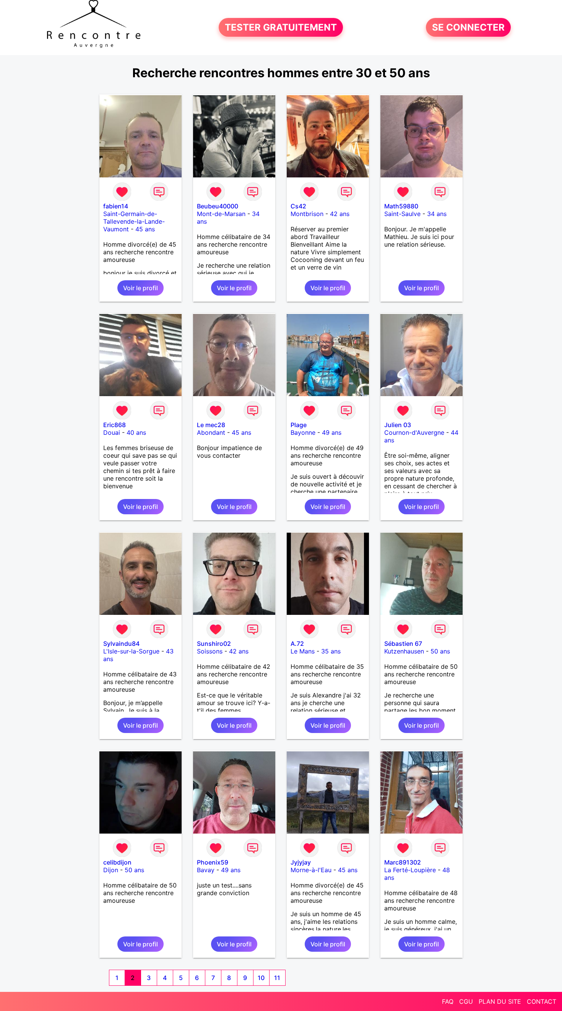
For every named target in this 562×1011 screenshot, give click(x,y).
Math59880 (401, 206)
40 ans (136, 432)
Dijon (110, 870)
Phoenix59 (212, 862)
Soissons (210, 651)
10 (261, 978)
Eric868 (114, 425)
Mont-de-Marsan (221, 214)
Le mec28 (211, 425)
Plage (299, 425)
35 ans (331, 651)
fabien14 (115, 206)
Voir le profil (140, 288)
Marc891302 (402, 862)
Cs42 (298, 206)
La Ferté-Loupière (410, 870)
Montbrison (307, 214)
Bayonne (303, 432)
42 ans (339, 214)
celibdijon (117, 862)
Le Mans (303, 651)
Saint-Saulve (402, 214)
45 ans (145, 229)
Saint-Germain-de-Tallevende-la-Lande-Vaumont (134, 221)
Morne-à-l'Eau (311, 870)
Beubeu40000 (217, 206)
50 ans (440, 651)
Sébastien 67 (403, 643)
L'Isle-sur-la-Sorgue (131, 651)
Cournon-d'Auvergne (414, 432)
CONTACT (541, 1001)
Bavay (205, 870)
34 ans (437, 214)
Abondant (211, 432)
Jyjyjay (301, 862)
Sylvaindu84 (121, 643)
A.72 (297, 643)
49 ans (331, 432)
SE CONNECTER (468, 27)
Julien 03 (397, 425)
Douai (111, 432)
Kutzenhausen (404, 651)
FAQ (447, 1001)
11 (277, 978)
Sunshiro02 (214, 643)
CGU (466, 1001)
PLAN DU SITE (500, 1001)
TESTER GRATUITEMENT (281, 27)
